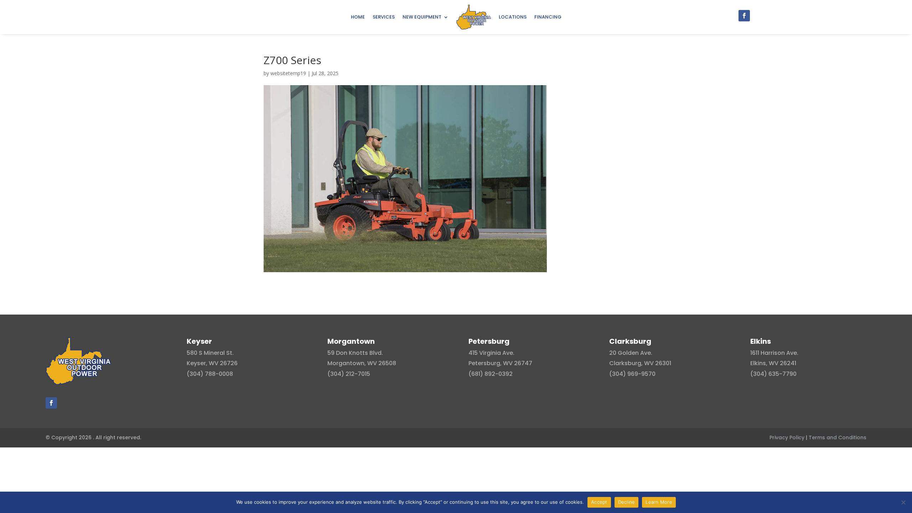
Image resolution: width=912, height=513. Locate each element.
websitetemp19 (288, 73)
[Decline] (903, 502)
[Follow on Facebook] (744, 15)
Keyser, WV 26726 (212, 363)
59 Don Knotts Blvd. (355, 353)
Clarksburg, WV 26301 (640, 363)
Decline (626, 502)
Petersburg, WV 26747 (500, 363)
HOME (358, 17)
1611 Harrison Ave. (774, 353)
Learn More (659, 502)
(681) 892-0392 (490, 374)
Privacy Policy (787, 437)
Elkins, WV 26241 (773, 363)
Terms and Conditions (837, 437)
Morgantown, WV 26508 (361, 363)
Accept (599, 502)
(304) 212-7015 (348, 374)
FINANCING (547, 17)
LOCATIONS (513, 17)
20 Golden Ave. (630, 353)
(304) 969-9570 (632, 374)
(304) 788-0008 (210, 374)
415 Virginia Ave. (491, 353)
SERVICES (384, 17)
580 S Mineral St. (210, 353)
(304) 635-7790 (773, 374)
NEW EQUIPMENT (422, 17)
